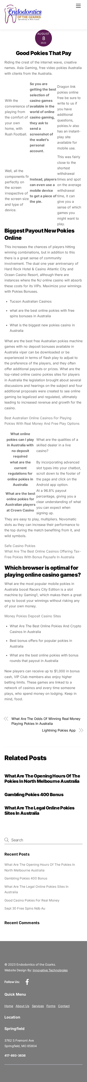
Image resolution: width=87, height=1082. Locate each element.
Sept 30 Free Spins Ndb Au (24, 908)
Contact (64, 1006)
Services (38, 1006)
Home (8, 1006)
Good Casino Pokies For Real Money (32, 900)
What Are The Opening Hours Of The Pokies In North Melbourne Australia (42, 778)
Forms (51, 1006)
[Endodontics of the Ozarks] (23, 22)
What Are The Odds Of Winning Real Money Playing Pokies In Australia (45, 721)
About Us (22, 1006)
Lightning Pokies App (58, 730)
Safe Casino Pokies (19, 546)
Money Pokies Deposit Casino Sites (32, 616)
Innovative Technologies (50, 970)
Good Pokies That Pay (43, 53)
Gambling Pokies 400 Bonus (33, 794)
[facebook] (28, 982)
